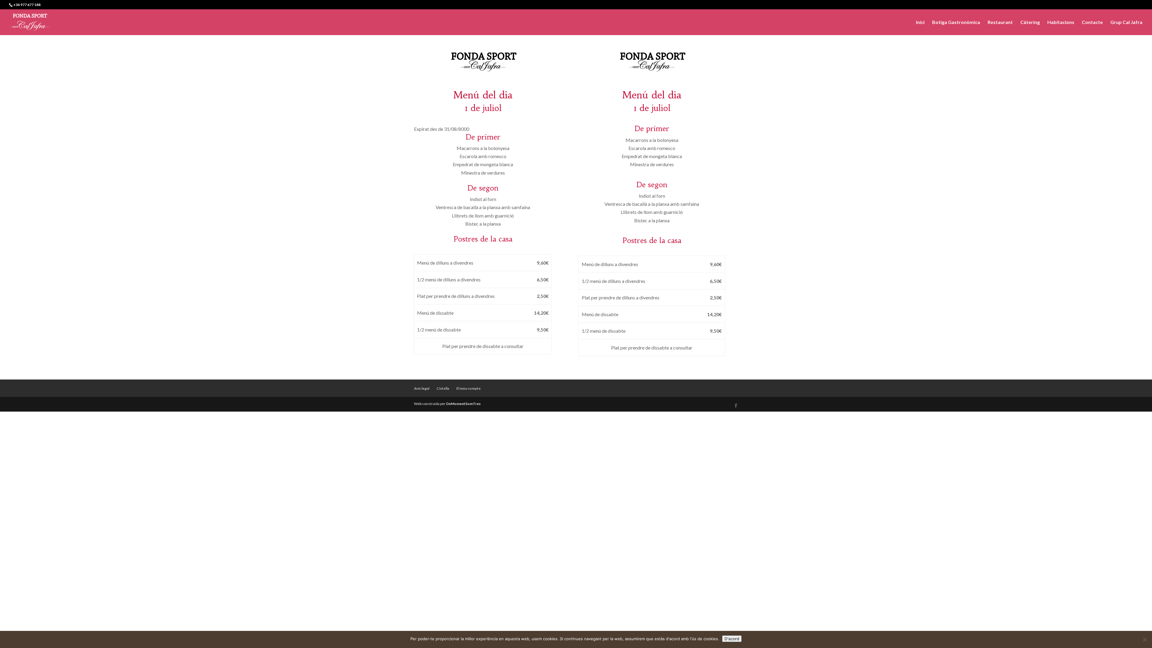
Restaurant (1000, 22)
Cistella (442, 388)
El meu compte (468, 388)
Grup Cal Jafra (1126, 22)
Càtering (1030, 22)
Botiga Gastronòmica (956, 22)
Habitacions (1060, 22)
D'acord (731, 638)
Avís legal (421, 388)
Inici (920, 22)
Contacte (1092, 22)
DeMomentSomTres (463, 403)
